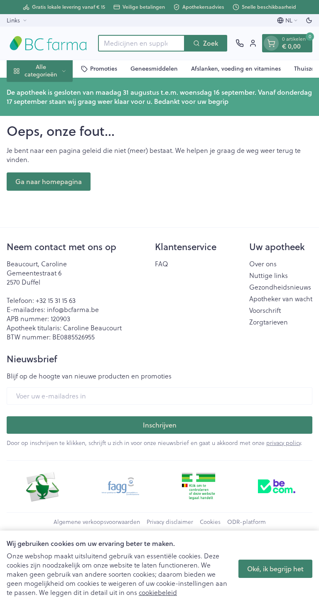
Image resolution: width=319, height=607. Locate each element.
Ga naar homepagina (48, 181)
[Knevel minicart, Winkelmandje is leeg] (271, 43)
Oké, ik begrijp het (275, 568)
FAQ (161, 263)
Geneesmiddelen (154, 68)
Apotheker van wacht (280, 298)
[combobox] (141, 43)
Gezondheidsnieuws (280, 287)
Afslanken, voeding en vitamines (236, 68)
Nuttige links (268, 275)
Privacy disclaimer (170, 522)
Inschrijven (160, 425)
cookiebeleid (158, 592)
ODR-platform (246, 522)
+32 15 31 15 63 (56, 300)
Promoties (103, 68)
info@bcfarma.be (73, 309)
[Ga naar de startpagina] (48, 43)
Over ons (263, 263)
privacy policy (283, 442)
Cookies (210, 522)
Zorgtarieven (268, 322)
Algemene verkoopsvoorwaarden (97, 522)
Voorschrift (265, 310)
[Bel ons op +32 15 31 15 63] (240, 43)
